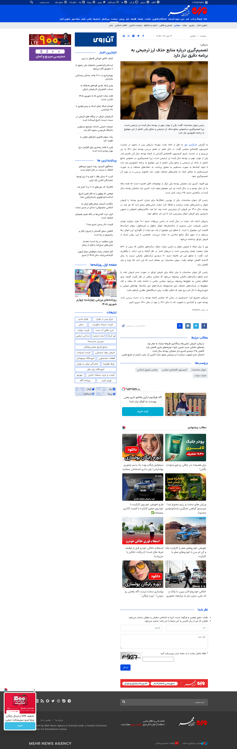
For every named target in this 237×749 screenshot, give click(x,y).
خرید (20, 726)
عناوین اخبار (202, 25)
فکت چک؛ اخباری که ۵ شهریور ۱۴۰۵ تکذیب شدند (96, 97)
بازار (127, 19)
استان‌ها (96, 19)
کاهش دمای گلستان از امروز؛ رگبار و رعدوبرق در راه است (96, 233)
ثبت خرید (142, 411)
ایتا (80, 2)
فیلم (83, 19)
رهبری (192, 25)
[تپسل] (123, 389)
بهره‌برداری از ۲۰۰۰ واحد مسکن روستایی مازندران (94, 77)
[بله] (63, 701)
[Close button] (34, 690)
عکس (89, 19)
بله (122, 2)
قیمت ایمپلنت (83, 352)
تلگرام (154, 2)
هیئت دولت (200, 375)
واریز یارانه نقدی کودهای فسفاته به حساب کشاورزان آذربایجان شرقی (97, 87)
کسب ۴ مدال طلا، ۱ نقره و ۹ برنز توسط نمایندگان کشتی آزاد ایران (94, 178)
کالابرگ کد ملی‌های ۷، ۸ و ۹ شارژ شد (95, 187)
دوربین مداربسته (96, 341)
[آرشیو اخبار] (36, 701)
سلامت (148, 19)
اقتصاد (133, 19)
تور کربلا (112, 336)
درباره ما (59, 720)
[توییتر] (53, 701)
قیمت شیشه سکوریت (102, 324)
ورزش (121, 19)
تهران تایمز (106, 380)
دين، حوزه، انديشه (176, 19)
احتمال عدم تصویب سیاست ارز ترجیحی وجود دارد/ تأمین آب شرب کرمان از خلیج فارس (163, 355)
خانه (205, 19)
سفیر (81, 324)
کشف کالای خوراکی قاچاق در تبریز (97, 58)
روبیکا (89, 2)
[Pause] (168, 413)
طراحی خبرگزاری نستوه (192, 743)
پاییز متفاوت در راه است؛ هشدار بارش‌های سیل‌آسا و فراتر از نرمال (97, 243)
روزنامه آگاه (85, 380)
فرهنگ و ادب (196, 19)
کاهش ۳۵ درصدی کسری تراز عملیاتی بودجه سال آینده (178, 351)
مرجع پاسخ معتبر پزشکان (95, 347)
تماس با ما (46, 720)
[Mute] (174, 413)
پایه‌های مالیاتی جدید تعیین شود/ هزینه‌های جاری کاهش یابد (175, 347)
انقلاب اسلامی (121, 25)
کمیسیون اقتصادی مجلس (174, 370)
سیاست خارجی (135, 25)
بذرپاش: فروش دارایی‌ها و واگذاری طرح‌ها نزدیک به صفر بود (176, 344)
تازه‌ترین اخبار (108, 52)
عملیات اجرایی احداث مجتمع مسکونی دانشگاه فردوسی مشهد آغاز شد (95, 128)
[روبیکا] (47, 701)
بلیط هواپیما (109, 364)
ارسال (125, 667)
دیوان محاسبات (199, 370)
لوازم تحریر (83, 319)
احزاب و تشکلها (150, 25)
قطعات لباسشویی (107, 358)
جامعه (140, 19)
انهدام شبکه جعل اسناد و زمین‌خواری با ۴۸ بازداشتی (94, 108)
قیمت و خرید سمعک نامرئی (101, 375)
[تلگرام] (69, 701)
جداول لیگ (59, 2)
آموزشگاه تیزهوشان (85, 358)
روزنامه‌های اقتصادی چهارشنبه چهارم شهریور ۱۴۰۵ (99, 302)
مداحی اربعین (82, 336)
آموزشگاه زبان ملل (95, 369)
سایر (111, 25)
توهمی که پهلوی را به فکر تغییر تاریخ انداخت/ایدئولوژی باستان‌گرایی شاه (96, 195)
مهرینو (80, 375)
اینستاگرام (112, 2)
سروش (143, 2)
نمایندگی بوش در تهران (87, 364)
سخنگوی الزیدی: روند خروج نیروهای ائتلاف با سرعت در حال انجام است (96, 168)
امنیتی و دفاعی (165, 25)
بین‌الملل (105, 19)
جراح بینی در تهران (104, 319)
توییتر (100, 2)
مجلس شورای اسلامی (147, 370)
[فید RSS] (42, 701)
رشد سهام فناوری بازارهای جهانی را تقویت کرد (96, 138)
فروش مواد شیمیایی (105, 352)
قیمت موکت (83, 330)
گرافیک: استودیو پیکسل (165, 743)
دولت (184, 25)
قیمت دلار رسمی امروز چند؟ (99, 224)
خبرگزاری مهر (190, 145)
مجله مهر (76, 19)
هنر (187, 19)
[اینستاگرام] (58, 701)
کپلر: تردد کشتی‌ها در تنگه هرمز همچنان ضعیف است (94, 216)
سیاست (114, 19)
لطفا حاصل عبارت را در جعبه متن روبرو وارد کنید (184, 653)
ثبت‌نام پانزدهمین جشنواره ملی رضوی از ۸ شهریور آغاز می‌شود (94, 67)
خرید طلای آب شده (105, 330)
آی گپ (132, 2)
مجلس (177, 25)
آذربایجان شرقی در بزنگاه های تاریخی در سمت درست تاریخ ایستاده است (94, 118)
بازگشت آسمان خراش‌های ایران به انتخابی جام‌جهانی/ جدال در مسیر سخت (94, 205)
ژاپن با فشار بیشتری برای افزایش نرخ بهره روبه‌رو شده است (96, 149)
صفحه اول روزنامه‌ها (103, 265)
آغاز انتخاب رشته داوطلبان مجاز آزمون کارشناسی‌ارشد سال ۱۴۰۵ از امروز (95, 253)
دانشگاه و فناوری (159, 19)
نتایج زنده (73, 2)
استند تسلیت (98, 336)
